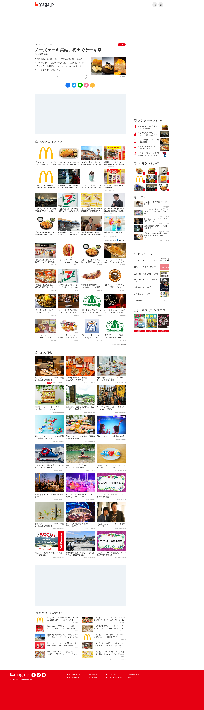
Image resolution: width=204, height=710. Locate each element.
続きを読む (61, 76)
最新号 (139, 331)
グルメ (51, 44)
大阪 (121, 45)
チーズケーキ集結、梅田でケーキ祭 (68, 49)
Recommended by (110, 240)
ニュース (43, 44)
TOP (36, 44)
